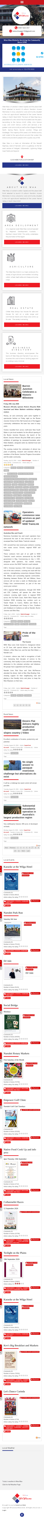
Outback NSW (8, 481)
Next (23, 851)
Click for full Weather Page (11, 1484)
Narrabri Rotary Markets (16, 1053)
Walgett (6, 470)
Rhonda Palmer (8, 503)
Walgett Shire (32, 479)
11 (19, 851)
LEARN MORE (22, 165)
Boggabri (13, 621)
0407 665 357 (23, 28)
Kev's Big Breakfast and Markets (21, 1345)
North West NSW (19, 481)
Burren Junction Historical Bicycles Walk (15, 479)
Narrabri (13, 467)
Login (4, 1510)
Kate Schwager (26, 460)
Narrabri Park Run (13, 912)
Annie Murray (18, 503)
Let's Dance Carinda (14, 1391)
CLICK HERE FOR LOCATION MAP (22, 160)
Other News (24, 624)
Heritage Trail (17, 495)
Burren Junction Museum (25, 473)
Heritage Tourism (9, 487)
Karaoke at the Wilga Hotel (18, 866)
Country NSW (29, 481)
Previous (12, 848)
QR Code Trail (27, 495)
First (6, 848)
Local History (22, 484)
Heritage (14, 484)
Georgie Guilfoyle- (9, 500)
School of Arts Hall (9, 498)
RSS (39, 703)
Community (19, 487)
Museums (30, 484)
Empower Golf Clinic (15, 1099)
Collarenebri (23, 1241)
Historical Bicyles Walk (10, 476)
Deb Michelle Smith (21, 500)
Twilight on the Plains (15, 1252)
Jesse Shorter (29, 498)
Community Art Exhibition (11, 490)
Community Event (18, 492)
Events (18, 901)
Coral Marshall (8, 506)
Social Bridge (11, 1005)
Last (28, 851)
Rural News (14, 753)
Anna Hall (31, 500)
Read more (36, 901)
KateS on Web (21, 1505)
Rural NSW (7, 484)
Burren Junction (29, 467)
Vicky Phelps (17, 506)
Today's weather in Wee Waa (12, 1481)
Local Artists (7, 492)
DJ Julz (7, 960)
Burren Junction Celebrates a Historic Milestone (29, 392)
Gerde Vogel (19, 498)
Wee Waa (20, 467)
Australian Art (23, 490)
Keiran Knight (27, 503)
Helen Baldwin (34, 487)
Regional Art (32, 490)
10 (15, 851)
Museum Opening (30, 492)
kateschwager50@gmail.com (24, 31)
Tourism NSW (8, 495)
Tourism (26, 487)
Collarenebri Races (14, 1202)
